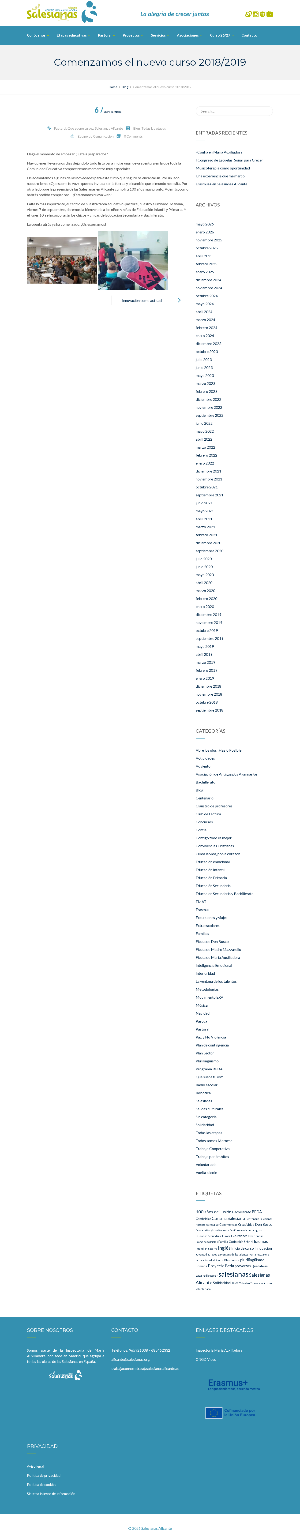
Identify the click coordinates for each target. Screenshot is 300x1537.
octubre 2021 (207, 487)
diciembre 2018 (208, 686)
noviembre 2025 (209, 240)
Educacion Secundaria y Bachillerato (225, 893)
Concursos (204, 822)
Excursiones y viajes (211, 917)
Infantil (200, 1248)
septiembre (107, 111)
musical (200, 1260)
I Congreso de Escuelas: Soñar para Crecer (229, 160)
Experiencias (255, 1235)
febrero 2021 (206, 534)
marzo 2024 (205, 319)
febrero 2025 (206, 264)
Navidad (203, 1013)
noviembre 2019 (209, 622)
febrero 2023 (206, 391)
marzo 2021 (205, 527)
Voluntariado (206, 1164)
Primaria (201, 1266)
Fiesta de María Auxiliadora (218, 957)
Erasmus (202, 909)
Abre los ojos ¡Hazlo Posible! (219, 750)
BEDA (257, 1211)
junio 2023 (204, 367)
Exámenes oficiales (207, 1241)
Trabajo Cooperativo (213, 1148)
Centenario (205, 798)
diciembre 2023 (208, 343)
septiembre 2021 (209, 495)
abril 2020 (204, 582)
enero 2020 (205, 606)
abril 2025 (204, 256)
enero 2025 (205, 272)
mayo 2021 (205, 511)
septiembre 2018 (209, 710)
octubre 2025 (207, 248)
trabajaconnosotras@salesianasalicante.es (145, 1368)
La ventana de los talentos (216, 981)
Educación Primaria (211, 877)
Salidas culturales (209, 1108)
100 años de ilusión (213, 1211)
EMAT (201, 901)
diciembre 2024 (208, 279)
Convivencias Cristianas (215, 845)
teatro (246, 1283)
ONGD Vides (206, 1359)
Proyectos (131, 35)
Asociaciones (188, 35)
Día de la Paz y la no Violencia (212, 1230)
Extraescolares (208, 925)
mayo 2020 (205, 574)
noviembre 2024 (209, 287)
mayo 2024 (205, 303)
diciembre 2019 (208, 614)
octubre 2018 (207, 702)
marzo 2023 (205, 383)
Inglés (224, 1248)
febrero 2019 (206, 670)
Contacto (249, 35)
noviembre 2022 (209, 407)
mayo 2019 (205, 646)
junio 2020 (204, 566)
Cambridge (203, 1219)
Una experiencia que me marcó (220, 176)
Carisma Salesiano (228, 1218)
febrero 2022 (206, 455)
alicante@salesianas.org (130, 1359)
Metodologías (207, 989)
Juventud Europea (206, 1254)
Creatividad (246, 1224)
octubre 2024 (207, 295)
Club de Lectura (208, 814)
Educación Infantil (210, 869)
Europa (226, 1235)
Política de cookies (41, 1484)
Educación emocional (213, 861)
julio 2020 (204, 558)
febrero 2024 (206, 327)
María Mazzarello (259, 1254)
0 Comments (133, 136)
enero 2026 (205, 232)
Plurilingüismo (207, 1061)
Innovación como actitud (142, 300)
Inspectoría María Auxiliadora (219, 1350)
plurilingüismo (252, 1259)
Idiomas (261, 1241)
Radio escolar (207, 1085)
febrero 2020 (206, 598)
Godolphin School (241, 1242)
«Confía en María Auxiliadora (219, 152)
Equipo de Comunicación (96, 136)
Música (202, 1005)
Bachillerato (205, 782)
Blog (136, 128)
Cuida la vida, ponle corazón (218, 853)
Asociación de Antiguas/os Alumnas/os (227, 774)
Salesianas (204, 1100)
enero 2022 (205, 463)
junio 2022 (204, 423)
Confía (201, 830)
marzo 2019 (205, 662)
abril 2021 (204, 519)
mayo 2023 (205, 375)
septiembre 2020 (209, 550)
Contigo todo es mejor (214, 838)
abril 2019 (204, 654)
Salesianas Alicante (109, 128)
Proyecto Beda (221, 1265)
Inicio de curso (242, 1248)
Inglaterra (211, 1248)
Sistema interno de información (51, 1494)
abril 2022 (204, 439)
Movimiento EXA (209, 997)
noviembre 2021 (209, 479)
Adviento (203, 766)
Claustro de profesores (214, 806)
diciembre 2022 (208, 399)
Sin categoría (206, 1116)
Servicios (158, 35)
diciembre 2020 (208, 542)
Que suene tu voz (81, 128)
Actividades (205, 758)
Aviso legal (35, 1466)
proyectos (243, 1266)
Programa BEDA (209, 1069)
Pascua (201, 1021)
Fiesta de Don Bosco (212, 941)
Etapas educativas (72, 35)
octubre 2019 (207, 630)
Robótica (203, 1093)
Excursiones (239, 1236)
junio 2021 (204, 503)
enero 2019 (205, 678)
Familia (223, 1242)
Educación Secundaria (213, 885)
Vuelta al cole (206, 1172)
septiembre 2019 (209, 638)
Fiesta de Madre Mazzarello (218, 949)
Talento (236, 1283)
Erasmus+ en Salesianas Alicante (221, 184)
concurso (212, 1224)
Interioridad (205, 973)
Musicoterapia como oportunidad (223, 168)
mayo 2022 (205, 431)
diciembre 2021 (208, 471)
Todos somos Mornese (214, 1140)
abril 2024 (204, 311)
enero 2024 (205, 335)
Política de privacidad (43, 1475)
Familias (202, 933)
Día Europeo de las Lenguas (246, 1230)
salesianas (233, 1274)
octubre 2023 (207, 351)
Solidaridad (205, 1124)
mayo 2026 (205, 224)
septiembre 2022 (209, 415)
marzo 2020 (205, 590)
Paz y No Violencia (211, 1037)
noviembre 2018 (209, 694)
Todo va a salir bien (261, 1283)
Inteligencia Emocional (214, 965)
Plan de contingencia (212, 1045)
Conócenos (36, 35)
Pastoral (105, 35)
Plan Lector (205, 1053)
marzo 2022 (205, 447)
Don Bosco (263, 1224)
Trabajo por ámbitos (212, 1156)
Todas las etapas (153, 128)
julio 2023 (204, 359)
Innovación (263, 1248)
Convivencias (228, 1224)
